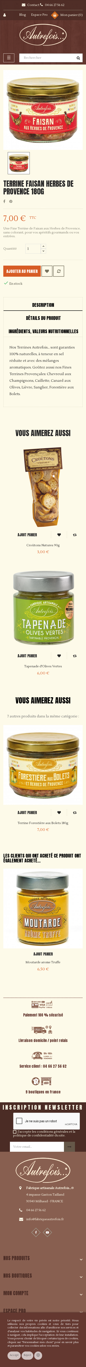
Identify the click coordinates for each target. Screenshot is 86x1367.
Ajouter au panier (22, 271)
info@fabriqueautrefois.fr (45, 1219)
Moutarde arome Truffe (43, 962)
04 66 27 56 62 (36, 1210)
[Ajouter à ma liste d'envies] (46, 271)
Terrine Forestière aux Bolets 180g (43, 823)
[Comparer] (58, 271)
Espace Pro (39, 15)
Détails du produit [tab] (43, 318)
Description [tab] (43, 305)
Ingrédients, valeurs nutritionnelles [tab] (43, 331)
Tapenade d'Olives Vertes (43, 666)
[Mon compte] (7, 15)
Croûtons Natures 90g (43, 545)
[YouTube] (47, 1232)
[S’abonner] (69, 1147)
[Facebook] (36, 1232)
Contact (33, 5)
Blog (22, 15)
